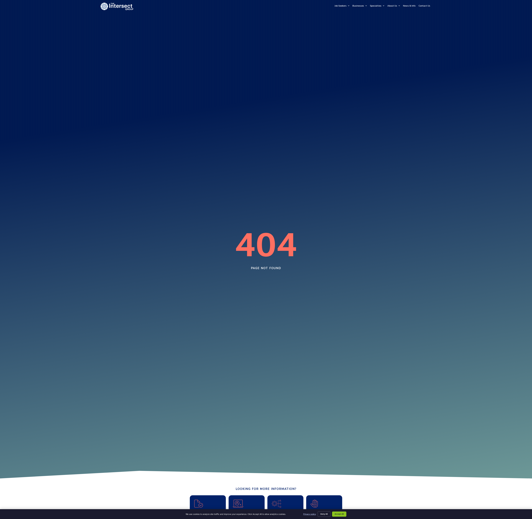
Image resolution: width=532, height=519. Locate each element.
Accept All (339, 514)
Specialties (375, 5)
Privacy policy (309, 514)
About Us (392, 5)
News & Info (409, 5)
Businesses (358, 5)
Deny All (324, 514)
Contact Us (424, 5)
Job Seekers (340, 5)
